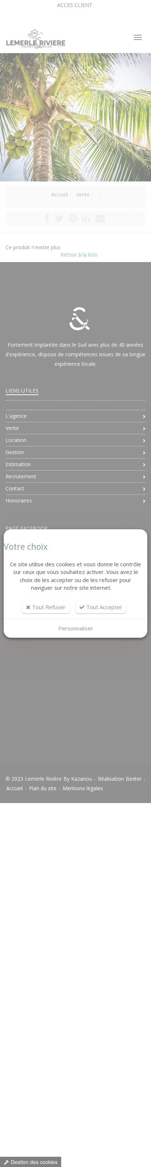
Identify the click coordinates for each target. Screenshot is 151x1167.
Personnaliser (75, 628)
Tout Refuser (48, 607)
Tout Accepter (103, 607)
